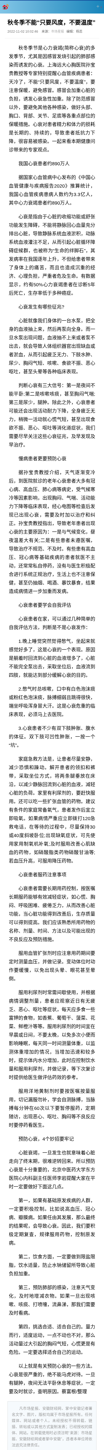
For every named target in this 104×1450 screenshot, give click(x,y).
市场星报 (57, 31)
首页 (6, 7)
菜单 (98, 6)
